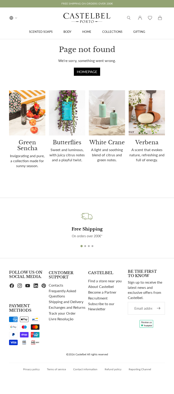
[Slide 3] (89, 246)
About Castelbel (101, 286)
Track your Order (62, 313)
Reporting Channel (140, 369)
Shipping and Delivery (66, 301)
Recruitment (98, 298)
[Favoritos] (150, 18)
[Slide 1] (81, 246)
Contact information (85, 369)
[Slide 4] (92, 246)
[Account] (140, 18)
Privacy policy (31, 369)
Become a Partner (102, 292)
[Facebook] (11, 285)
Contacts (56, 285)
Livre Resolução (61, 319)
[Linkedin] (36, 285)
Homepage (87, 71)
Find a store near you (105, 281)
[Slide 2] (85, 246)
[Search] (129, 18)
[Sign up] (158, 308)
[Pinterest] (43, 285)
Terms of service (56, 369)
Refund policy (113, 369)
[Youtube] (27, 285)
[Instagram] (19, 285)
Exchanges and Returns (67, 307)
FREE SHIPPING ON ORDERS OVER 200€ (87, 3)
